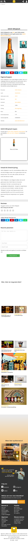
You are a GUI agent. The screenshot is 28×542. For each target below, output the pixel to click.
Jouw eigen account (6, 524)
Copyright (3, 521)
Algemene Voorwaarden (4, 519)
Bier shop (16, 511)
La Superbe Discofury (19, 519)
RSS (16, 491)
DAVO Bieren (18, 90)
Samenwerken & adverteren (5, 512)
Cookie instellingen (5, 514)
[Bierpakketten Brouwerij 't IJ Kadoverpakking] (14, 396)
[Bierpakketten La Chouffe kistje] (21, 309)
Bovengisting (18, 108)
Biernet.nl (6, 538)
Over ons (3, 507)
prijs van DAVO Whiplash (13, 133)
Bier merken (17, 507)
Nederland (17, 93)
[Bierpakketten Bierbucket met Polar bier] (21, 344)
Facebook (6, 487)
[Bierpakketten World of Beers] (21, 379)
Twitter (5, 491)
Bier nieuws (16, 510)
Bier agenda (17, 513)
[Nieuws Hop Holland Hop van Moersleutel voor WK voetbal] (7, 344)
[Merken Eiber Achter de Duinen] (7, 379)
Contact (3, 508)
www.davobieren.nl (19, 120)
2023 (16, 96)
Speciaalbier (18, 102)
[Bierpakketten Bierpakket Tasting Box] (14, 361)
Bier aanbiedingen (18, 508)
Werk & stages (4, 510)
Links (2, 523)
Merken (3, 4)
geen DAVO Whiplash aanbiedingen (16, 131)
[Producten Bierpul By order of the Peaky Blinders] (7, 309)
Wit (14, 32)
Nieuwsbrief (4, 526)
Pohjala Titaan (17, 523)
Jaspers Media (20, 538)
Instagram (18, 487)
